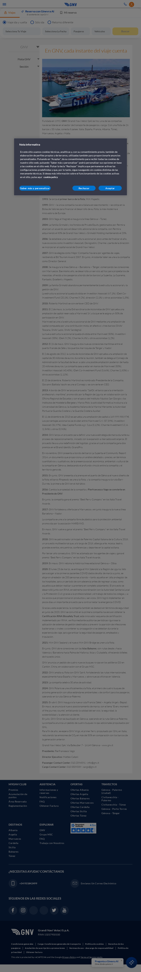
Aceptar (110, 188)
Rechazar (84, 188)
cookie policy (51, 177)
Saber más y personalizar (35, 188)
